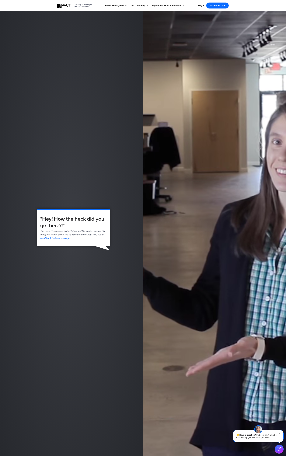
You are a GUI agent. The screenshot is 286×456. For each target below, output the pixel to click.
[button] (258, 436)
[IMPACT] (64, 6)
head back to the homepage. (55, 238)
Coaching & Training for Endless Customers (83, 5)
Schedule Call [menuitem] (217, 5)
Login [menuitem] (201, 5)
